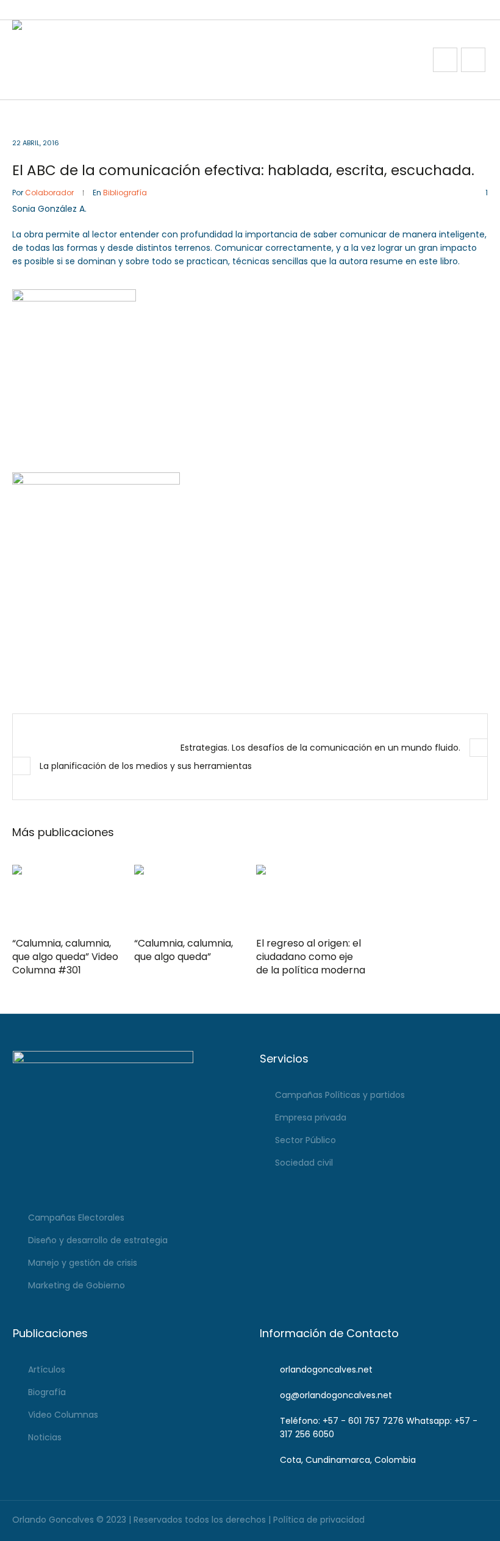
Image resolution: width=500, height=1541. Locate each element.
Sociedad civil (304, 1163)
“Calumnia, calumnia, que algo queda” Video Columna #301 (65, 956)
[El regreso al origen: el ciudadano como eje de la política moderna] (311, 897)
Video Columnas (63, 1415)
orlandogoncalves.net (326, 1369)
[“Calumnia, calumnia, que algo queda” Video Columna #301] (67, 897)
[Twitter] (477, 1521)
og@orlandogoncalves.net (336, 1395)
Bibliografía (125, 192)
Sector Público (305, 1140)
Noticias (45, 1437)
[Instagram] (438, 1521)
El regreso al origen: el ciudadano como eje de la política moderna (310, 956)
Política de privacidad (319, 1520)
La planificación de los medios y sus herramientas (146, 766)
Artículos (46, 1369)
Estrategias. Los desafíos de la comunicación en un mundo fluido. (320, 748)
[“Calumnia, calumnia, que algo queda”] (189, 897)
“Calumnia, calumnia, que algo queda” (183, 950)
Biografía (47, 1392)
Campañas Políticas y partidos (340, 1095)
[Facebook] (419, 1521)
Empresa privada (310, 1117)
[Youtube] (458, 1521)
